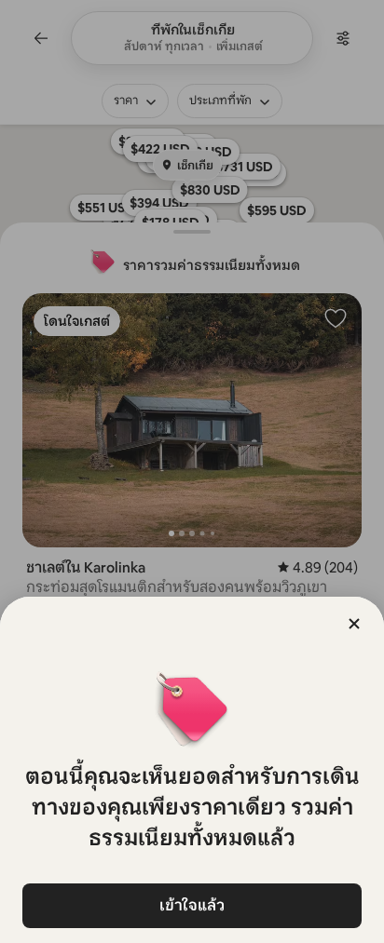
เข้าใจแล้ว (192, 905)
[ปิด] (354, 623)
